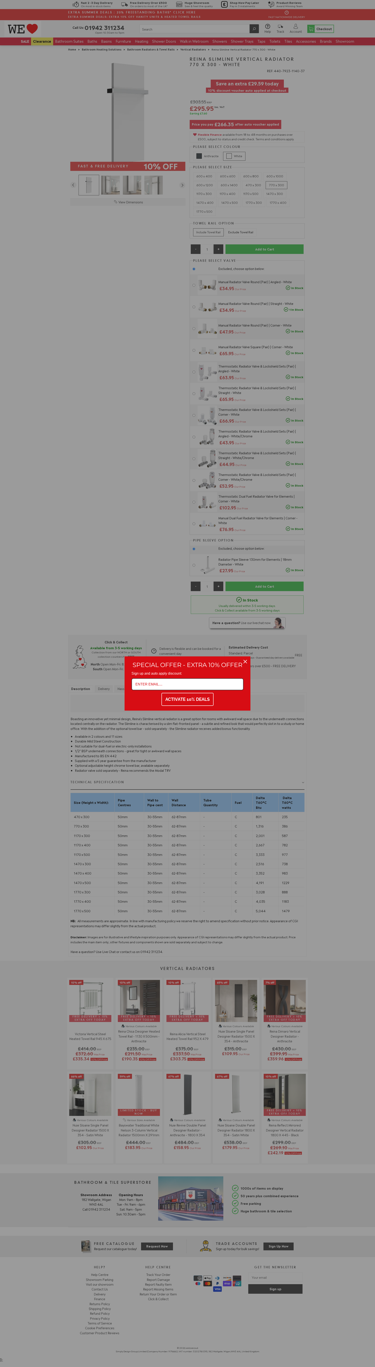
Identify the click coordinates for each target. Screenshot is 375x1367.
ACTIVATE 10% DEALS (187, 699)
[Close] (245, 661)
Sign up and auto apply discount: (157, 673)
